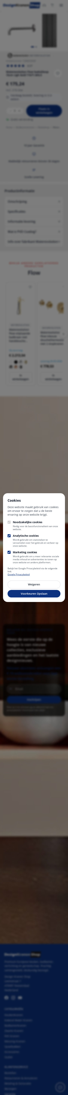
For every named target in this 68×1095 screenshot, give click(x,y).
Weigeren (34, 584)
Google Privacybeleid (19, 574)
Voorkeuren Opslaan (34, 593)
